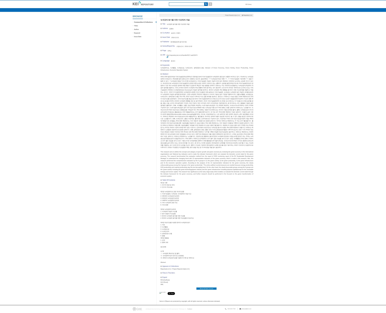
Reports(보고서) (247, 15)
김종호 (171, 28)
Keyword (137, 33)
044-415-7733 (231, 309)
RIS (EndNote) (165, 280)
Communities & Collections (143, 22)
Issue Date (137, 36)
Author (136, 29)
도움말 (210, 4)
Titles (136, 26)
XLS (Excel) (164, 282)
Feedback (189, 309)
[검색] (206, 4)
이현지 (178, 33)
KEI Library (248, 4)
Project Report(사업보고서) (232, 15)
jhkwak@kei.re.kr (246, 309)
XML (162, 284)
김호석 (173, 33)
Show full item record (206, 288)
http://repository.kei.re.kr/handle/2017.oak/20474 (182, 55)
